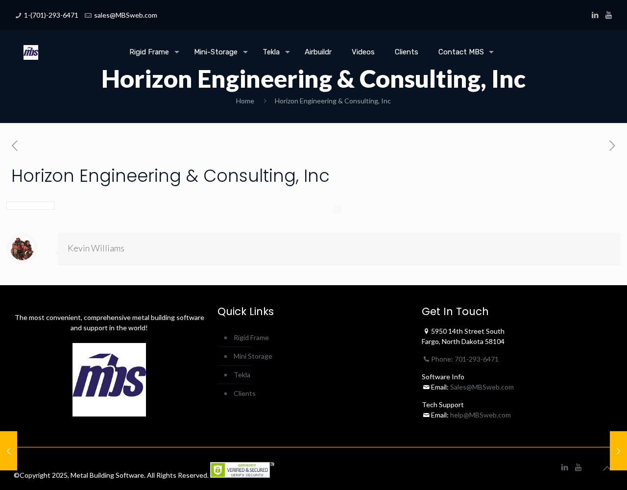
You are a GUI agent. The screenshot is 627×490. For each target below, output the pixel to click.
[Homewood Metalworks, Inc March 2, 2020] (8, 450)
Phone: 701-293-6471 (465, 359)
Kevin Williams (96, 248)
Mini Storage (253, 356)
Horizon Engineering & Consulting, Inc (333, 101)
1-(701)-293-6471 (51, 15)
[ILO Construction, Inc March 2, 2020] (618, 450)
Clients (245, 393)
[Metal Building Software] (31, 44)
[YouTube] (608, 14)
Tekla (242, 374)
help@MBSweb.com (480, 415)
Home (245, 101)
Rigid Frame (251, 337)
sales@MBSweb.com (125, 15)
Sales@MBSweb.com (481, 387)
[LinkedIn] (595, 14)
